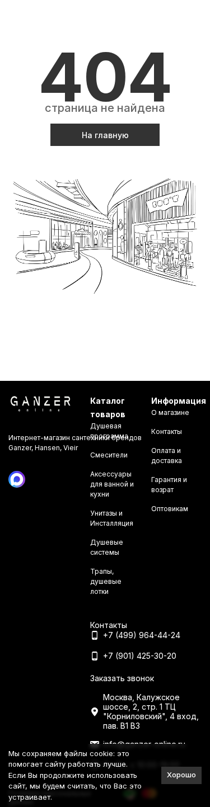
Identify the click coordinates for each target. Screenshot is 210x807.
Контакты (166, 431)
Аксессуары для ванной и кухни (112, 484)
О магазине (170, 412)
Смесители (109, 455)
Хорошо (181, 774)
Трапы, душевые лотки (106, 581)
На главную (105, 135)
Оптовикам (169, 508)
